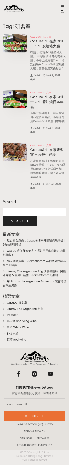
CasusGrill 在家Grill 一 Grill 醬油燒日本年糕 (47, 101)
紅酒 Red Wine (16, 340)
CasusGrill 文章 (40, 36)
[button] (62, 6)
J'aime (37, 75)
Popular (12, 315)
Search (10, 201)
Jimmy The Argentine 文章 (25, 309)
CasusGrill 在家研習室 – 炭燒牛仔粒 (47, 152)
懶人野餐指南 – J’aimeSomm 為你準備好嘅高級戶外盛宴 (34, 263)
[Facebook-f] (18, 374)
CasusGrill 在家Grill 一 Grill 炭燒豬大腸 (46, 44)
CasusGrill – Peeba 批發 (34, 438)
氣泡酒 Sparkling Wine (22, 321)
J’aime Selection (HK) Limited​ (34, 424)
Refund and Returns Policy (34, 445)
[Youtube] (50, 374)
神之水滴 (12, 333)
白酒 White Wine (18, 327)
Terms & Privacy (34, 431)
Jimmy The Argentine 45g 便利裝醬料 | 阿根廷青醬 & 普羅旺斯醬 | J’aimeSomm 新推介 (34, 273)
